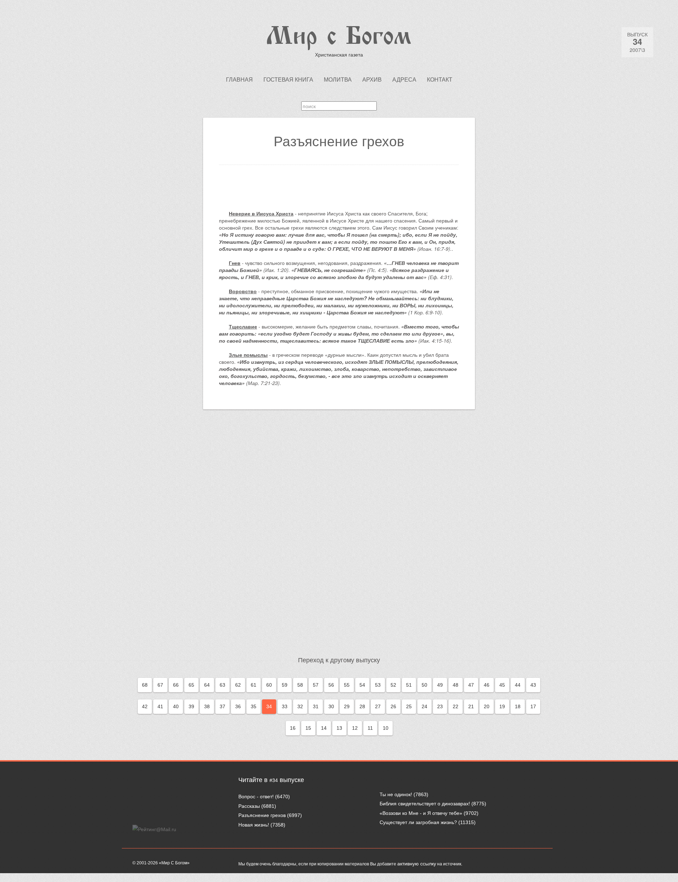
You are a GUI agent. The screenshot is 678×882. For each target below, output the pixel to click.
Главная (239, 80)
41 (160, 706)
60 (269, 685)
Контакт (439, 80)
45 (502, 685)
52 (393, 685)
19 (502, 706)
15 (308, 728)
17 (533, 706)
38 (207, 706)
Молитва (338, 80)
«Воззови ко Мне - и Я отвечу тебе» (421, 813)
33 (284, 706)
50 (424, 685)
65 (191, 685)
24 (424, 706)
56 (331, 685)
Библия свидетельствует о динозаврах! (425, 803)
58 (300, 685)
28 (362, 706)
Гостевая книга (288, 80)
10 (385, 728)
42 (145, 706)
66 (176, 685)
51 (409, 685)
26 (393, 706)
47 (471, 685)
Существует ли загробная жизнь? (418, 822)
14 (324, 728)
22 (455, 706)
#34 (273, 780)
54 (362, 685)
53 (378, 685)
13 (339, 728)
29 (347, 706)
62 (238, 685)
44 (518, 685)
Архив (372, 80)
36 (238, 706)
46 (486, 685)
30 (331, 706)
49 (440, 685)
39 (191, 706)
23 (440, 706)
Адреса (404, 80)
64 (207, 685)
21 (471, 706)
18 (518, 706)
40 (176, 706)
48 (455, 685)
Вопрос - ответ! (256, 796)
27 (378, 706)
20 (486, 706)
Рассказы (249, 806)
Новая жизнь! (253, 825)
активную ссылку (416, 863)
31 (316, 706)
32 (300, 706)
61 (253, 685)
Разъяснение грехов (262, 815)
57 (316, 685)
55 (347, 685)
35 (253, 706)
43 (533, 685)
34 (269, 706)
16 (293, 728)
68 (145, 685)
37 (222, 706)
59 (284, 685)
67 (160, 685)
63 (222, 685)
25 (409, 706)
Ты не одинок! (396, 794)
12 (355, 728)
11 (370, 728)
